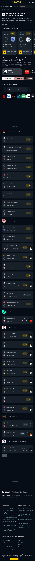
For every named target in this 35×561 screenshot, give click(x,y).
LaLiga (3, 542)
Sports (3, 9)
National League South (6, 33)
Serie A (28, 22)
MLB (3, 544)
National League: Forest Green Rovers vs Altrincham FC (9, 521)
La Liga (24, 22)
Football (20, 546)
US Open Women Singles (8, 549)
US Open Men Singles (7, 546)
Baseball (20, 549)
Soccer (9, 9)
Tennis (19, 544)
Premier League (17, 22)
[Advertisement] (14, 115)
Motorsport (21, 542)
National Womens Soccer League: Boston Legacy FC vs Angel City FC (25, 510)
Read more (4, 24)
